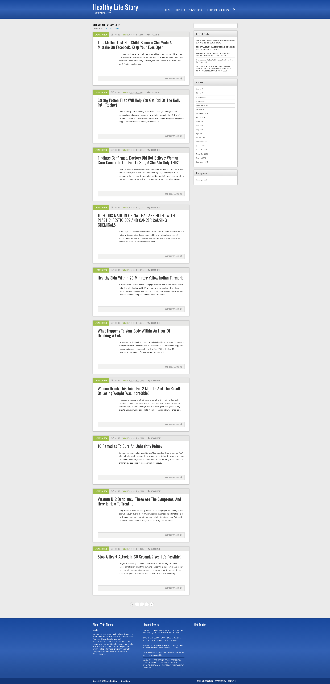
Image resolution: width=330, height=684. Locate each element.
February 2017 (201, 97)
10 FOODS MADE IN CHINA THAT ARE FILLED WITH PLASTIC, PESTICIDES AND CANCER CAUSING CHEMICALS (136, 220)
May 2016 (199, 129)
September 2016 (202, 113)
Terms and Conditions (218, 10)
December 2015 (202, 150)
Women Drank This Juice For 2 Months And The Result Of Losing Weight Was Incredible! (139, 390)
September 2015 (202, 162)
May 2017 (199, 93)
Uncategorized (101, 34)
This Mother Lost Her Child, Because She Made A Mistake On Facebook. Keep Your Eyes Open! (135, 44)
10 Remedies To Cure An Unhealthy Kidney (130, 446)
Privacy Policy (196, 10)
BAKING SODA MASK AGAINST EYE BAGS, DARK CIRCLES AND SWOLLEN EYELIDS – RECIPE (213, 54)
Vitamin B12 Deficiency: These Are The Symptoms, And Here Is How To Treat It (139, 501)
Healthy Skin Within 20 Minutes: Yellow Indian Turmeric (140, 277)
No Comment (155, 34)
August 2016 (200, 117)
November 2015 (202, 154)
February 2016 (201, 142)
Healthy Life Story (115, 6)
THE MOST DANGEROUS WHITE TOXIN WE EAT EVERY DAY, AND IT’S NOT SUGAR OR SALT (215, 41)
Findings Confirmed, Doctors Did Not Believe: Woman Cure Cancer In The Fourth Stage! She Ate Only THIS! (138, 160)
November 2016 (202, 105)
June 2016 (199, 125)
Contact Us (179, 10)
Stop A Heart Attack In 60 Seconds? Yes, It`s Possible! (139, 556)
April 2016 (200, 134)
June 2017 (199, 89)
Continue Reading (172, 78)
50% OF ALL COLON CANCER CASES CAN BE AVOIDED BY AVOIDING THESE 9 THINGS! (215, 48)
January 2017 (201, 101)
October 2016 (201, 109)
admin (125, 34)
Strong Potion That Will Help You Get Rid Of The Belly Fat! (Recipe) (139, 102)
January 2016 (201, 146)
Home (168, 10)
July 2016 (199, 121)
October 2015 (201, 158)
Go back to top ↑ (126, 681)
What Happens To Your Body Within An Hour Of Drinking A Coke (134, 332)
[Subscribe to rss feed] (234, 10)
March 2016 (200, 138)
